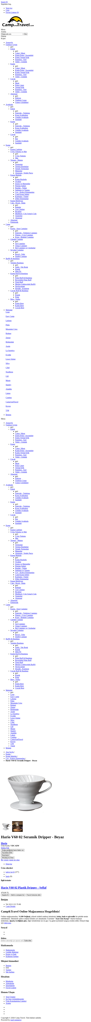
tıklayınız (7, 923)
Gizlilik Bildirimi (12, 952)
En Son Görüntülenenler (15, 999)
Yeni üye (9, 8)
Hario (4, 843)
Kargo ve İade (11, 954)
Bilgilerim (9, 981)
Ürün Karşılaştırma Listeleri (16, 1001)
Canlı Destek (10, 906)
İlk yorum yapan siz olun (10, 860)
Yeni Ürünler (10, 997)
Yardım (8, 970)
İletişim (8, 966)
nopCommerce (15, 1020)
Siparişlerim (10, 986)
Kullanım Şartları (12, 956)
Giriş (7, 10)
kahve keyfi (10, 872)
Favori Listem (11, 988)
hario (7, 876)
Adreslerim (10, 983)
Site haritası (10, 972)
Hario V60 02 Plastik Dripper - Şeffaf (23, 887)
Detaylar (9, 864)
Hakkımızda (10, 950)
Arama (8, 1003)
